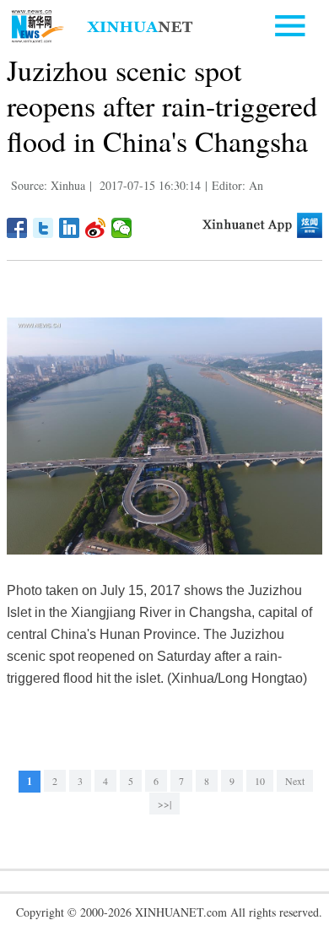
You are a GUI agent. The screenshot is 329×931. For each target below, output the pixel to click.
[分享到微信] (121, 228)
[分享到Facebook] (17, 228)
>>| (164, 803)
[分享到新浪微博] (95, 228)
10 (260, 781)
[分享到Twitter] (43, 228)
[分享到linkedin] (69, 228)
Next (295, 781)
